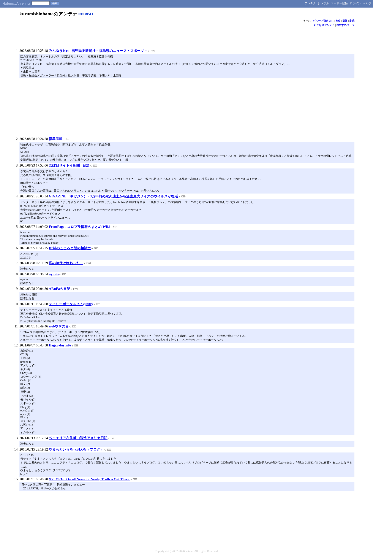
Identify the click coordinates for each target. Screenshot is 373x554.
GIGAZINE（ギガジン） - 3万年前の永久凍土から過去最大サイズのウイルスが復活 (113, 196)
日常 (345, 20)
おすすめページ (345, 25)
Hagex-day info (60, 345)
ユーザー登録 (339, 3)
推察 (338, 20)
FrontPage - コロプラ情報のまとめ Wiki (79, 227)
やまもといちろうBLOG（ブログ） (76, 449)
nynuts (54, 274)
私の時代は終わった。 (66, 263)
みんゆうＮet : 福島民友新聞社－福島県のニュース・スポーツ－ (98, 50)
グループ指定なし (323, 20)
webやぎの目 (59, 326)
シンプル (323, 3)
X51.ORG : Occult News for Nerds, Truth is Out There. (89, 479)
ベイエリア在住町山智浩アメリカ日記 (78, 438)
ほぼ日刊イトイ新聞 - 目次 (69, 165)
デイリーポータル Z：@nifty (71, 304)
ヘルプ (367, 3)
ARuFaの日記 (59, 288)
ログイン (355, 3)
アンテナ (310, 3)
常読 (351, 20)
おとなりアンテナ (324, 25)
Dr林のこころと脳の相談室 (70, 248)
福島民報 (56, 139)
